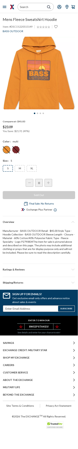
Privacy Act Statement (58, 405)
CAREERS (8, 365)
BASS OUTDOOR (13, 31)
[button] (39, 269)
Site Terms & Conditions (20, 405)
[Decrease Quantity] (29, 183)
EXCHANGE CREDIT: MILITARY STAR (25, 350)
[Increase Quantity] (48, 183)
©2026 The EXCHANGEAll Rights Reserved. (39, 416)
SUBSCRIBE (66, 308)
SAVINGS (8, 342)
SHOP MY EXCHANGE (16, 357)
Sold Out (39, 195)
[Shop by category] (5, 7)
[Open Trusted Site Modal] (55, 425)
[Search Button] (49, 7)
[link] (43, 27)
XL (31, 168)
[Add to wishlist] (56, 27)
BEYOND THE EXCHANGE (18, 394)
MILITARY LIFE (11, 387)
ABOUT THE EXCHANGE (18, 380)
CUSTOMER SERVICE (15, 372)
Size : (6, 160)
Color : (7, 141)
